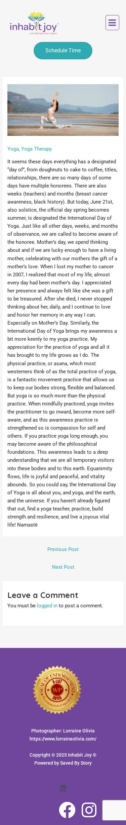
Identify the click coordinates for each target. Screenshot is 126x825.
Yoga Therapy (36, 149)
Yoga (13, 149)
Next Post (63, 567)
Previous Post (63, 549)
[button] (113, 23)
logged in (47, 606)
